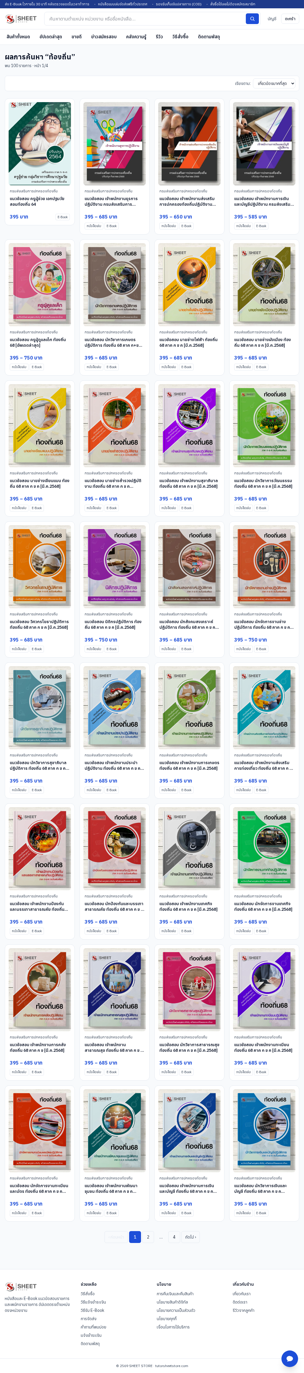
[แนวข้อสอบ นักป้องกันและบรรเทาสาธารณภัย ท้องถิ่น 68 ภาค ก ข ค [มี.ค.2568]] (114, 849)
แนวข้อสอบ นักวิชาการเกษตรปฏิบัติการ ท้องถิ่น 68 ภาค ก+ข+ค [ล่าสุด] (114, 345)
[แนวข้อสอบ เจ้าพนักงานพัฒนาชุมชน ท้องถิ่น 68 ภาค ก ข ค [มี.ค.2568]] (114, 1131)
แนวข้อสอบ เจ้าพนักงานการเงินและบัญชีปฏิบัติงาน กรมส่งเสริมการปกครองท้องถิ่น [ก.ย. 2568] (262, 204)
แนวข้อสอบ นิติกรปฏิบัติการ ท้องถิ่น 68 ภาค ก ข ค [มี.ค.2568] (113, 624)
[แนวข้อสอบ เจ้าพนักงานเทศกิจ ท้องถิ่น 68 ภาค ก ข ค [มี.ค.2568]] (189, 849)
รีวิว (159, 36)
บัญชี (272, 18)
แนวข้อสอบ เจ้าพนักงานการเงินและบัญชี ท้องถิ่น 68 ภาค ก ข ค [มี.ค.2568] (186, 1191)
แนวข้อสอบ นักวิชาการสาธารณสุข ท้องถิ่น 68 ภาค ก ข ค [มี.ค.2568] (189, 1047)
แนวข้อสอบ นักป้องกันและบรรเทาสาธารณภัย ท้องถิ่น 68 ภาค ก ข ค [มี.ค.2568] (114, 909)
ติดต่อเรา (240, 1302)
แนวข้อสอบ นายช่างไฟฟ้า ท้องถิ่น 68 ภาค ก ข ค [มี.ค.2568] (188, 342)
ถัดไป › (190, 1237)
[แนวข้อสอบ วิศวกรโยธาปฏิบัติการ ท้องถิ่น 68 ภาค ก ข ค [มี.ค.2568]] (40, 567)
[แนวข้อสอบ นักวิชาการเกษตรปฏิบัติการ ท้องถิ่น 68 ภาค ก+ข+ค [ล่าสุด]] (114, 285)
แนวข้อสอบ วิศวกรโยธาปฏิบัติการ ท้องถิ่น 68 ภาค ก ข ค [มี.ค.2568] (39, 624)
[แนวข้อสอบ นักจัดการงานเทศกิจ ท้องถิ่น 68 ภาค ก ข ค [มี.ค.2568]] (264, 849)
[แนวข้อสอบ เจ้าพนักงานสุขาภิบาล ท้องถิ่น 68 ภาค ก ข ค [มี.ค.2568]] (189, 426)
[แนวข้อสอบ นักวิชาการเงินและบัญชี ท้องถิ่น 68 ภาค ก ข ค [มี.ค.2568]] (264, 1131)
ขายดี (77, 36)
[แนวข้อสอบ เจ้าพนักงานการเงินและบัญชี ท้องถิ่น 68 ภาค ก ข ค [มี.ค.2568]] (189, 1131)
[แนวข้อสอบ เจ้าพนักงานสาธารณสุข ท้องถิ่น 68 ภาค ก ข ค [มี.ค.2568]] (114, 990)
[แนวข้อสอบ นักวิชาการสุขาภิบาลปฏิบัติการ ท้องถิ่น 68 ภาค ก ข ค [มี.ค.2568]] (40, 708)
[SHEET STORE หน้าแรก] (21, 18)
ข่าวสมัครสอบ (104, 36)
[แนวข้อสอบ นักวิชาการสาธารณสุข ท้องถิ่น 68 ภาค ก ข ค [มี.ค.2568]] (189, 990)
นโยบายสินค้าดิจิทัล (172, 1302)
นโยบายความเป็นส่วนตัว (176, 1310)
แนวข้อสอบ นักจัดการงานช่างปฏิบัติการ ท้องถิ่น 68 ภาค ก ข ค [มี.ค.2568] (262, 627)
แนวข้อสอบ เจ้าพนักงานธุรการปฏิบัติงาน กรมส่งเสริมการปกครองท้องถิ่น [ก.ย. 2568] (111, 204)
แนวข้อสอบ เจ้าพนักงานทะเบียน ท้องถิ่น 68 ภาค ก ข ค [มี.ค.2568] (263, 1047)
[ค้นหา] (252, 18)
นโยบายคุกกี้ (167, 1318)
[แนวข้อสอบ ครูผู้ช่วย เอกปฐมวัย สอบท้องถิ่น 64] (40, 144)
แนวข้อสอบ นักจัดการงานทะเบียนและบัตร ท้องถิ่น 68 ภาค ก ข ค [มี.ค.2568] (39, 1191)
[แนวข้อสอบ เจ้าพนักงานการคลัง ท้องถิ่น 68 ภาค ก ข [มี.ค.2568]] (40, 990)
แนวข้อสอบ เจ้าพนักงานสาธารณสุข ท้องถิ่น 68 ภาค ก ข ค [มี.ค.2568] (114, 1050)
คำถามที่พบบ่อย (93, 1327)
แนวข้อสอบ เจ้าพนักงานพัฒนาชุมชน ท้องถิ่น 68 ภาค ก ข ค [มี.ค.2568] (111, 1191)
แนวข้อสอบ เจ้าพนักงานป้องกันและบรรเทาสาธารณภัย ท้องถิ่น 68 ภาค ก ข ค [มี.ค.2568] (37, 909)
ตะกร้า (290, 18)
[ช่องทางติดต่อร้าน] (289, 1358)
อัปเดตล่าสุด (50, 36)
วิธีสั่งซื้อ (180, 36)
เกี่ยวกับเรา (242, 1293)
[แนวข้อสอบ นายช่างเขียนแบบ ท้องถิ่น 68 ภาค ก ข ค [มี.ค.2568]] (40, 426)
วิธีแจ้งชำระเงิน (93, 1302)
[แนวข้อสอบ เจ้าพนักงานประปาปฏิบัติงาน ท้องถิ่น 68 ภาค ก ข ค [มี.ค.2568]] (114, 708)
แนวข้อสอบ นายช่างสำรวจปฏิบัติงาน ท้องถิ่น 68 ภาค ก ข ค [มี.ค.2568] (113, 486)
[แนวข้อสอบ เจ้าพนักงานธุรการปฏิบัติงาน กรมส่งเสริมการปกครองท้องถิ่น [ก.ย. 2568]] (114, 144)
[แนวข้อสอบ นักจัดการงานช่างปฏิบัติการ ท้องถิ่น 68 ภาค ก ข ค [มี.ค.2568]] (264, 567)
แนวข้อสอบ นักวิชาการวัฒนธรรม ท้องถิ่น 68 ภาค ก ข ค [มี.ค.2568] (263, 483)
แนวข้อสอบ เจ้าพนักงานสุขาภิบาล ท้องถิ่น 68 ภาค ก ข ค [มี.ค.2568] (188, 483)
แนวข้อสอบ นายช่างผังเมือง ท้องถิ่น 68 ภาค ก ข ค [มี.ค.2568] (262, 342)
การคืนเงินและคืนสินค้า (175, 1293)
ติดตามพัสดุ (209, 36)
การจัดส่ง (88, 1318)
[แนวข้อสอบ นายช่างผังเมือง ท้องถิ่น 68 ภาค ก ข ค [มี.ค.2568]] (264, 285)
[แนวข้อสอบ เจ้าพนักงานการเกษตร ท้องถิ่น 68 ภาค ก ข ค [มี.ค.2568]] (189, 708)
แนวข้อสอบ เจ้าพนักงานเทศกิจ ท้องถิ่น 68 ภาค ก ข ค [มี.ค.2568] (188, 906)
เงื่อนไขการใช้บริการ (173, 1327)
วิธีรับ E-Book (92, 1310)
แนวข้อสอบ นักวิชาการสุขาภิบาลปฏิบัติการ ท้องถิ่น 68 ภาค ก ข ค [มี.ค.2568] (38, 768)
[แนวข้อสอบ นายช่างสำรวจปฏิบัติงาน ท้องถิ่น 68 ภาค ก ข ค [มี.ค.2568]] (114, 426)
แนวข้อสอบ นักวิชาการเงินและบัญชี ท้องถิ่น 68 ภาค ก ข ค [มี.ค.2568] (260, 1191)
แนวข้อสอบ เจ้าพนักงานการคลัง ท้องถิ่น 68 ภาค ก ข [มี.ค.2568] (38, 1047)
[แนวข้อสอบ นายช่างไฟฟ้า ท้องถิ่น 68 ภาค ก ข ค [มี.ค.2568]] (189, 285)
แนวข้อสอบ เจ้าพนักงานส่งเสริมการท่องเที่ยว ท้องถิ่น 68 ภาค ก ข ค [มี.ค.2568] (263, 768)
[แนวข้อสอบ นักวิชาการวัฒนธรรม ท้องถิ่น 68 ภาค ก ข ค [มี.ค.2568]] (264, 426)
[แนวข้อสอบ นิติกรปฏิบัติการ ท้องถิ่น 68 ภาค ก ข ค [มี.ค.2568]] (114, 567)
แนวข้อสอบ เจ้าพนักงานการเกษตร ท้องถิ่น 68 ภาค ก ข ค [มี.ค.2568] (189, 765)
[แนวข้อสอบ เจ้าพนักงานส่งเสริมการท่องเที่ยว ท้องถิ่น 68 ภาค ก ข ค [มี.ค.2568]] (264, 708)
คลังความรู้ (136, 36)
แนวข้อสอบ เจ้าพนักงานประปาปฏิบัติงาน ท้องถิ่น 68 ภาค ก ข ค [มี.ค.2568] (112, 768)
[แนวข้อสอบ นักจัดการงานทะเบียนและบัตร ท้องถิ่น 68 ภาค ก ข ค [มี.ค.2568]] (40, 1131)
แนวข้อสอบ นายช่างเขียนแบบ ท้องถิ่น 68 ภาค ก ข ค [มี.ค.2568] (39, 483)
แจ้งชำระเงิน (91, 1335)
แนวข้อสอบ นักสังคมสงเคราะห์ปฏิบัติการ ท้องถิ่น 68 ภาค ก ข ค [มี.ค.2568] (187, 627)
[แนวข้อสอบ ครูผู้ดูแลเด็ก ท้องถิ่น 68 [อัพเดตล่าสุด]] (40, 285)
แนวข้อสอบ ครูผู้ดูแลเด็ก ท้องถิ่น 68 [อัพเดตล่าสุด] (38, 342)
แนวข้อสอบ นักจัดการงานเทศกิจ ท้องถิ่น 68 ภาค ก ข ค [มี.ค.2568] (263, 906)
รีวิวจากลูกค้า (243, 1310)
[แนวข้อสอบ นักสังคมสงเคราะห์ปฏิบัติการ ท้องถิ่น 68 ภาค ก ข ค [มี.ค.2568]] (189, 567)
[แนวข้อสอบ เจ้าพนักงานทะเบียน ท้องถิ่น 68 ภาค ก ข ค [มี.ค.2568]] (264, 990)
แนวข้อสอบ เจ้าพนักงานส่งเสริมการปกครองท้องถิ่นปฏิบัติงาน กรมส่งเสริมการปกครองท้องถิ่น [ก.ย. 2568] (187, 207)
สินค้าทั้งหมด (18, 36)
